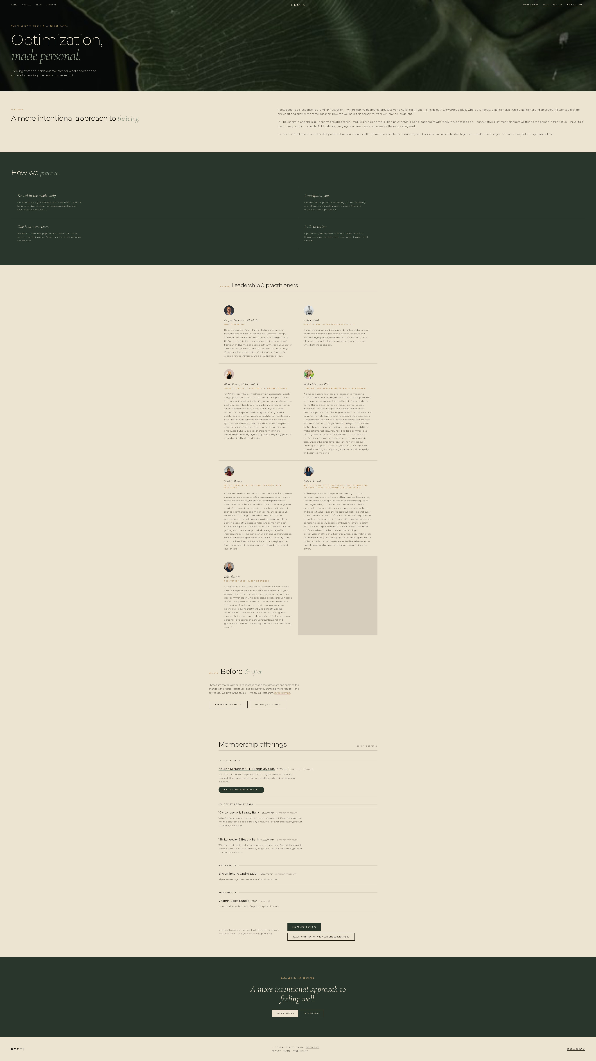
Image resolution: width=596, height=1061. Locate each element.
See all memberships (304, 927)
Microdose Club (552, 5)
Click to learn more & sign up (241, 790)
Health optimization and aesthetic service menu (321, 937)
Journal (51, 5)
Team (39, 5)
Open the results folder (228, 705)
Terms (286, 1051)
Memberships (530, 5)
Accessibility (300, 1051)
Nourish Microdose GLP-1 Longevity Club (247, 769)
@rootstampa (282, 692)
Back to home (312, 1013)
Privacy (276, 1051)
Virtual (26, 5)
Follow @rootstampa (268, 705)
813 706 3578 (312, 1047)
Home (14, 5)
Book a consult (576, 5)
